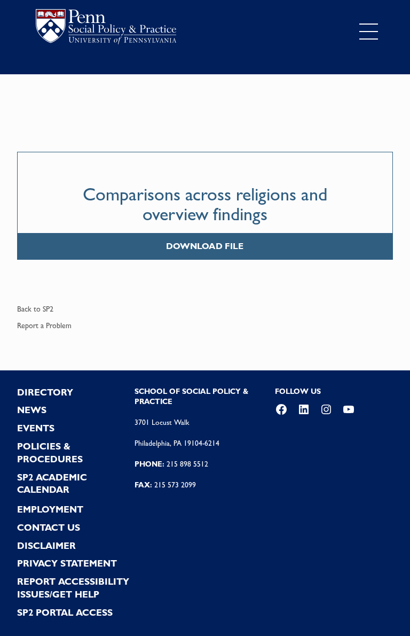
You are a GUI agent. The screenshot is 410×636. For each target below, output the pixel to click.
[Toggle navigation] (368, 31)
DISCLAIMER (46, 545)
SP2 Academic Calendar (52, 483)
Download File (204, 246)
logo (106, 29)
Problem (59, 325)
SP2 (48, 309)
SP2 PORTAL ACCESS (65, 612)
